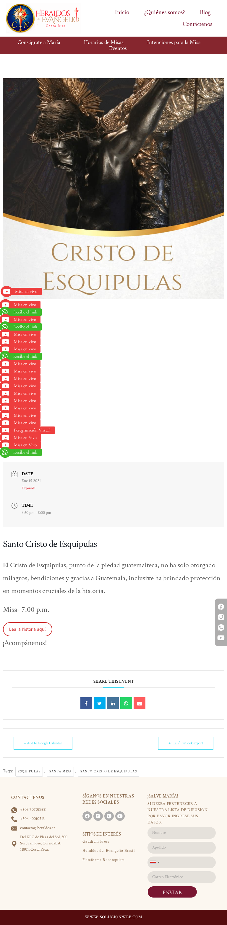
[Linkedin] (113, 703)
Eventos (118, 48)
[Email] (139, 703)
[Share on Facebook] (86, 703)
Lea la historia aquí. (27, 629)
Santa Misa (60, 771)
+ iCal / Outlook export (185, 743)
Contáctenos (197, 24)
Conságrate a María (38, 42)
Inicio (122, 12)
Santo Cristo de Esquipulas (108, 771)
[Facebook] (221, 607)
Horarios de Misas (104, 42)
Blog (205, 12)
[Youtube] (221, 638)
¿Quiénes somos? (164, 12)
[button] (23, 291)
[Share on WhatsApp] (126, 703)
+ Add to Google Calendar (43, 743)
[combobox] (154, 862)
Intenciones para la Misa (174, 42)
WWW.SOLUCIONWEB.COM (113, 917)
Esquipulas (29, 771)
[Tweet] (100, 703)
